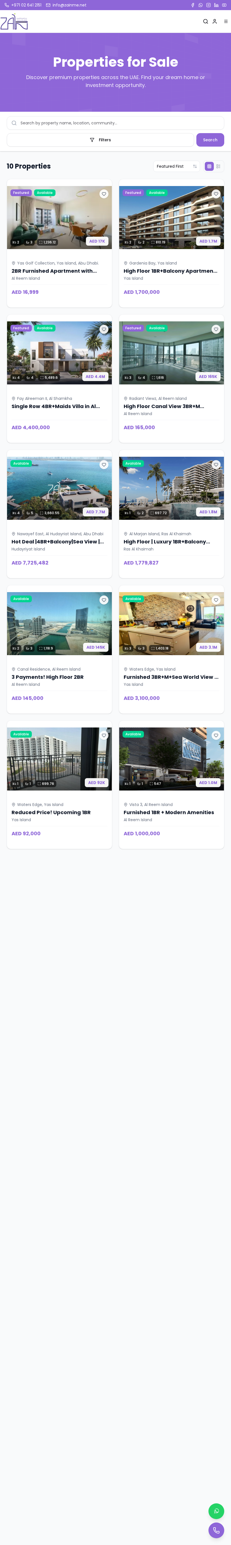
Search (210, 140)
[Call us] (216, 1530)
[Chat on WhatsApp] (216, 1511)
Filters (105, 140)
